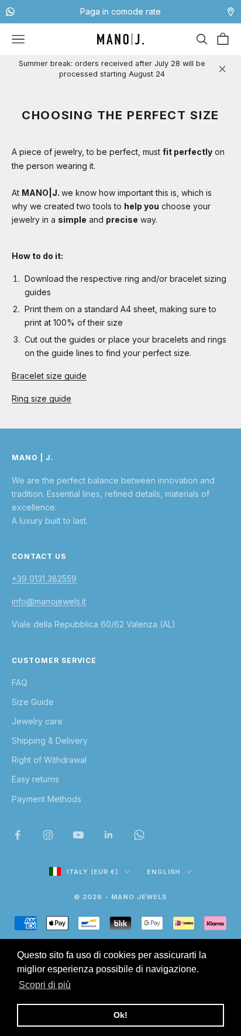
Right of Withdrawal (49, 760)
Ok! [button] (120, 1015)
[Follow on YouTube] (78, 835)
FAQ (19, 683)
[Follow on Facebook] (17, 835)
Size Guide (33, 702)
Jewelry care (37, 721)
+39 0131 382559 (44, 578)
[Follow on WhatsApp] (139, 835)
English (163, 872)
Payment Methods (46, 799)
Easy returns (35, 779)
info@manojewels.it (49, 601)
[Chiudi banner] (222, 69)
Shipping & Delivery (50, 740)
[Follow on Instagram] (48, 835)
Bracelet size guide (49, 376)
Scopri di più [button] (45, 985)
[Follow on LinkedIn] (109, 835)
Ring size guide (41, 398)
